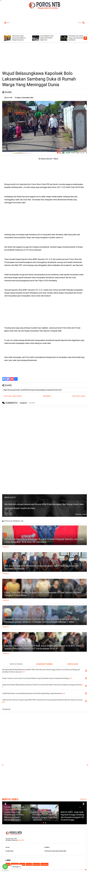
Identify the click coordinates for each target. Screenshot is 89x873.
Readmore (6, 547)
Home (8, 847)
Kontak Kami (9, 851)
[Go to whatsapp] (5, 866)
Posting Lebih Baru (13, 396)
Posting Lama (78, 396)
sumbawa (44, 864)
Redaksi (46, 847)
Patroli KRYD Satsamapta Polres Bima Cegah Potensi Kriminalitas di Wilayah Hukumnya (19, 37)
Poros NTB (21, 840)
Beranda (47, 396)
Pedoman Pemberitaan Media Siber (55, 851)
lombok (28, 864)
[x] (2, 765)
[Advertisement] (44, 56)
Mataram (36, 864)
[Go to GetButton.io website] (5, 870)
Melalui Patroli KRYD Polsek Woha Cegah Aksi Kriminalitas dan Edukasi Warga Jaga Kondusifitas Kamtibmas (76, 36)
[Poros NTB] (44, 8)
